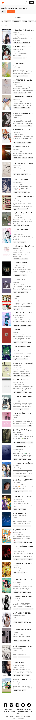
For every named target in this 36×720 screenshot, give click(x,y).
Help (14, 718)
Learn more (11, 12)
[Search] (26, 2)
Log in (31, 2)
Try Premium (19, 709)
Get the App (27, 709)
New (6, 25)
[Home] (13, 2)
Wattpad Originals (10, 709)
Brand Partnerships (23, 711)
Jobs (30, 711)
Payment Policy (19, 716)
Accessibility (27, 716)
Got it (4, 12)
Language (7, 711)
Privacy (11, 716)
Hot (2, 25)
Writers (13, 711)
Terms (6, 716)
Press (18, 713)
